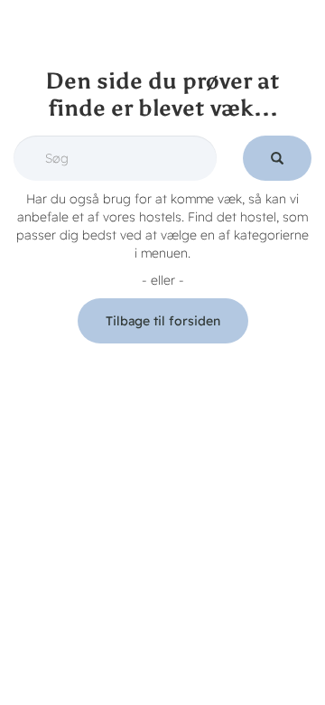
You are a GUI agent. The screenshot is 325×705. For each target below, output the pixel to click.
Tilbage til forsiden (163, 321)
